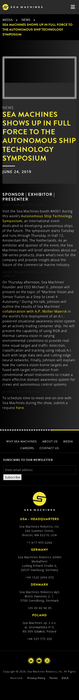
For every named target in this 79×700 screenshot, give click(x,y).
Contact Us (49, 448)
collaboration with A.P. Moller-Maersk (34, 311)
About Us (50, 441)
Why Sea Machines (21, 441)
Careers (27, 448)
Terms (53, 678)
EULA (65, 678)
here (20, 407)
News (25, 19)
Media (7, 19)
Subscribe (12, 477)
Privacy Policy (36, 678)
